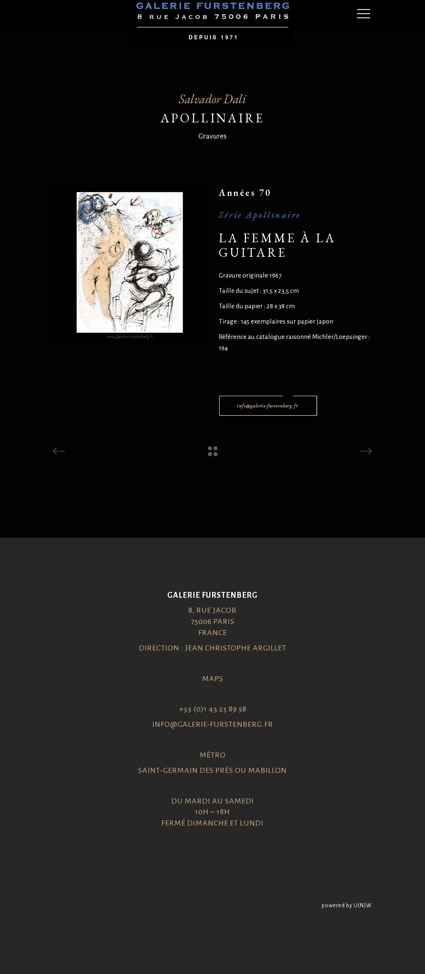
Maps (212, 678)
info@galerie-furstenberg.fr (212, 724)
